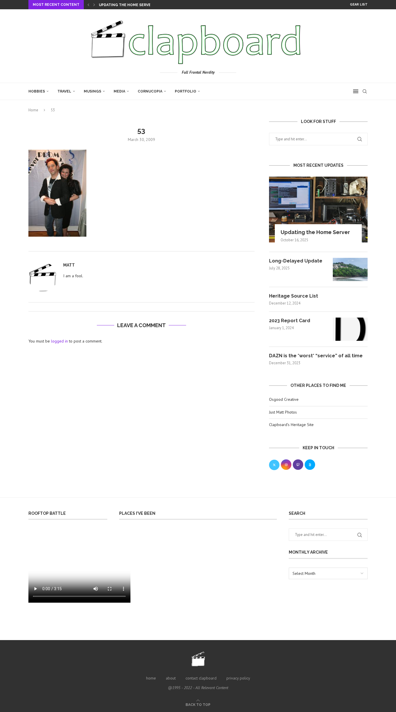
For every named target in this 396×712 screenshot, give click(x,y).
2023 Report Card (289, 320)
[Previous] (88, 4)
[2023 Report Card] (350, 329)
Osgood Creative (284, 399)
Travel (64, 91)
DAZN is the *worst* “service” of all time (316, 355)
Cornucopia (150, 91)
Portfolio (185, 91)
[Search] (365, 91)
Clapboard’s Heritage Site (291, 424)
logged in (59, 341)
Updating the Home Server (126, 5)
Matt (69, 265)
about (171, 678)
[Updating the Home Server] (318, 209)
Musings (92, 91)
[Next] (94, 4)
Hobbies (36, 91)
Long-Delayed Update (295, 261)
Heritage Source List (293, 296)
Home (33, 110)
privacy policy (238, 678)
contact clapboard (201, 678)
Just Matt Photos (283, 412)
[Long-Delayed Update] (350, 269)
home (151, 678)
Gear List (359, 4)
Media (119, 91)
